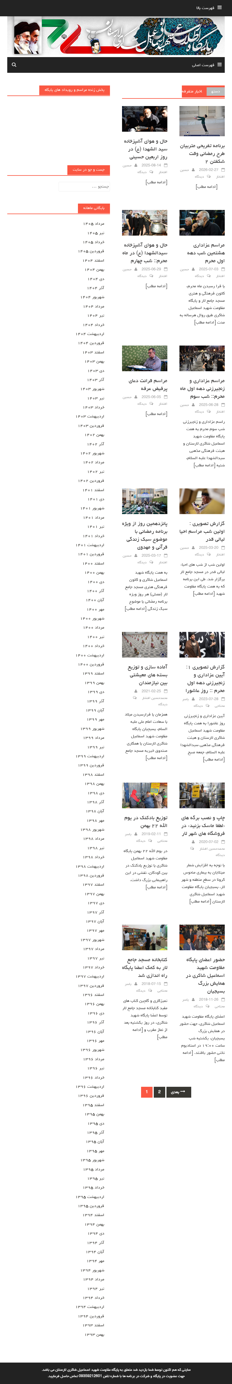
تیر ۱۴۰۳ (95, 398)
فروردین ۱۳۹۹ (91, 765)
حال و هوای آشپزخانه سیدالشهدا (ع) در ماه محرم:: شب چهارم (144, 253)
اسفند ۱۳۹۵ (93, 1105)
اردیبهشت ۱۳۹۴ (89, 1307)
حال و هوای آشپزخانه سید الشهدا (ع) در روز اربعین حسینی (145, 149)
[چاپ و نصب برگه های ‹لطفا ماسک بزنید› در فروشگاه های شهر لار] (202, 796)
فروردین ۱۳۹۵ (91, 1206)
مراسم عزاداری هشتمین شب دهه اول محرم (206, 253)
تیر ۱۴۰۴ (95, 315)
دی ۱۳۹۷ (95, 903)
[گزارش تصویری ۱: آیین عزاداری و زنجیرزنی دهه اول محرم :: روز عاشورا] (202, 645)
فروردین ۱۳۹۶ (91, 1095)
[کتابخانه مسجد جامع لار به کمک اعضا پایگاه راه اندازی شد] (144, 938)
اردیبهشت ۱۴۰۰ (89, 655)
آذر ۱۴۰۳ (95, 380)
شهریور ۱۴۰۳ (92, 389)
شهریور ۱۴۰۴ (92, 297)
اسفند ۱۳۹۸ (93, 774)
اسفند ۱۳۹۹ (93, 673)
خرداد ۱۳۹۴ (93, 1297)
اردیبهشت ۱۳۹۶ (89, 1086)
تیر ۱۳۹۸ (95, 848)
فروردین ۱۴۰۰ (91, 664)
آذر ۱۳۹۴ (95, 1243)
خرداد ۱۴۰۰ (93, 646)
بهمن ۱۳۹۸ (94, 783)
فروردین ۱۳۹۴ (91, 1316)
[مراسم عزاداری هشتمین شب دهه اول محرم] (202, 223)
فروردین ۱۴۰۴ (91, 343)
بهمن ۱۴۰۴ (94, 269)
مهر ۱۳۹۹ (95, 719)
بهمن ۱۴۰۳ (94, 361)
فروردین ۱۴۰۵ (91, 251)
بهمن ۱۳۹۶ (94, 1004)
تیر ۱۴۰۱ (95, 526)
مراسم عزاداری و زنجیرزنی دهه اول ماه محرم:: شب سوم (202, 389)
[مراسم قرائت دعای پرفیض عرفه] (144, 358)
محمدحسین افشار (154, 698)
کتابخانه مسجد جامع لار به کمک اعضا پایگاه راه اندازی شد (144, 968)
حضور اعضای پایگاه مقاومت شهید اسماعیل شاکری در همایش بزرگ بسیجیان (205, 976)
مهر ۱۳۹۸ (95, 820)
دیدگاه (199, 177)
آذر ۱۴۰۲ (95, 444)
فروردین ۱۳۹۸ (91, 875)
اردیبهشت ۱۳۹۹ (89, 756)
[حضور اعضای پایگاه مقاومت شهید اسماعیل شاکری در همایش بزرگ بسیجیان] (202, 938)
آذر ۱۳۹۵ (95, 1132)
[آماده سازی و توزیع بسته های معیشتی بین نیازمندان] (144, 645)
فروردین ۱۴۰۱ (91, 554)
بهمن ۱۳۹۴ (94, 1224)
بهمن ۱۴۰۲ (94, 435)
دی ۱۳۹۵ (95, 1123)
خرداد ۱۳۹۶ (93, 1077)
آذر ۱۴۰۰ (95, 591)
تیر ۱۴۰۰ (95, 637)
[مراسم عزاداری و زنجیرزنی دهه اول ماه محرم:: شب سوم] (202, 358)
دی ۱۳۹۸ (95, 793)
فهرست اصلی (203, 65)
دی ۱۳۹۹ (95, 692)
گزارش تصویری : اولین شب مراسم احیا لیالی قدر (202, 532)
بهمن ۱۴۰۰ (94, 572)
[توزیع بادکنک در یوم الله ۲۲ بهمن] (144, 796)
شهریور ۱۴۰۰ (92, 618)
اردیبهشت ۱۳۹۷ (89, 976)
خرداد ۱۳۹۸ (93, 857)
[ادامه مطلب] (207, 187)
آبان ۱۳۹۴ (94, 1252)
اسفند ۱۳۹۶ (93, 995)
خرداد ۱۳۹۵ (93, 1187)
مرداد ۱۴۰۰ (93, 627)
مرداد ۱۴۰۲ (93, 462)
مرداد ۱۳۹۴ (93, 1279)
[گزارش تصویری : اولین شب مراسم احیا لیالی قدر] (202, 502)
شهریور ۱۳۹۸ (92, 829)
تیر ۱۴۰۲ (95, 471)
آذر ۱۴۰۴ (95, 288)
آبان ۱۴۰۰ (94, 600)
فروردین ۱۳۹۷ (91, 985)
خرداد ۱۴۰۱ (93, 536)
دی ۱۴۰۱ (95, 499)
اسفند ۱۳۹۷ (93, 884)
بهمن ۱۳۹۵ (94, 1114)
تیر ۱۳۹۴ (95, 1288)
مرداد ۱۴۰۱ (93, 517)
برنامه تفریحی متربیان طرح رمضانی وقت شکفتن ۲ (202, 154)
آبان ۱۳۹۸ (94, 811)
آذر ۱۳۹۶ (95, 1022)
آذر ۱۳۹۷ (95, 912)
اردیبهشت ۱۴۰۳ (89, 416)
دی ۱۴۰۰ (95, 582)
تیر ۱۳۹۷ (95, 958)
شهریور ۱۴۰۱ (92, 508)
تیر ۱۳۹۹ (95, 747)
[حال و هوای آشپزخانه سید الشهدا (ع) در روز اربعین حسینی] (144, 119)
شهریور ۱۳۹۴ (92, 1270)
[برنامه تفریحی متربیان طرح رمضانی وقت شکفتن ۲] (202, 121)
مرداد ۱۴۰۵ (93, 223)
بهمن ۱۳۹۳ (94, 1334)
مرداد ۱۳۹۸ (93, 838)
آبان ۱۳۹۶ (94, 1031)
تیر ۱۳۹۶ (95, 1068)
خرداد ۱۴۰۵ (93, 242)
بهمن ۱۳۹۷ (94, 894)
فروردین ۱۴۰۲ (91, 480)
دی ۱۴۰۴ (95, 279)
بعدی (175, 1092)
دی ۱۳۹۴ (95, 1233)
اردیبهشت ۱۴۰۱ (89, 545)
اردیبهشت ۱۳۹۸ (89, 866)
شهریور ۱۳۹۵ (92, 1160)
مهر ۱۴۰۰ (95, 609)
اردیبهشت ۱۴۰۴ (89, 334)
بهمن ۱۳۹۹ (94, 683)
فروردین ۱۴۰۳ (91, 425)
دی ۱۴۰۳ (95, 371)
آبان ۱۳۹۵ (94, 1141)
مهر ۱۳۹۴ (95, 1261)
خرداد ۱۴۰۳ (93, 407)
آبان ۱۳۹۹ (94, 710)
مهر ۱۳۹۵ (95, 1151)
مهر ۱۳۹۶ (95, 1040)
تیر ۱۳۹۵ (95, 1178)
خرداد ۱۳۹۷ (93, 967)
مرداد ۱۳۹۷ (93, 949)
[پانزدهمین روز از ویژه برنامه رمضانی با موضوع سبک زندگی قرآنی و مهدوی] (144, 502)
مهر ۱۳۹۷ (95, 930)
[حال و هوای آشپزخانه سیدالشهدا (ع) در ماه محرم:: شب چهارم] (144, 223)
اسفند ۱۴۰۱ (93, 490)
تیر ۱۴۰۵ (95, 233)
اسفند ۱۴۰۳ (93, 352)
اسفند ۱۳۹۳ (93, 1325)
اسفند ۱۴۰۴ (93, 260)
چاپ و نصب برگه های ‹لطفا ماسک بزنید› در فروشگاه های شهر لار (203, 826)
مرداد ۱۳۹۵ (93, 1169)
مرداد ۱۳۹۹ (93, 737)
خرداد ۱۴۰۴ (93, 325)
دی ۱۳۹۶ (95, 1013)
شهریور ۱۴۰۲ (92, 453)
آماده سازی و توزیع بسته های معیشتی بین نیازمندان (147, 675)
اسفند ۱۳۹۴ (93, 1215)
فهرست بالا (205, 8)
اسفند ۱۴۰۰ (93, 563)
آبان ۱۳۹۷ (94, 921)
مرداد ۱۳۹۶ (93, 1059)
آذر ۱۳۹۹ (95, 701)
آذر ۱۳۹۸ (95, 802)
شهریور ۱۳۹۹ (92, 728)
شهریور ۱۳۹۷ (92, 940)
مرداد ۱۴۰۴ (93, 306)
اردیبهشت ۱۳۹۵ (89, 1197)
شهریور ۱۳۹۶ (92, 1050)
